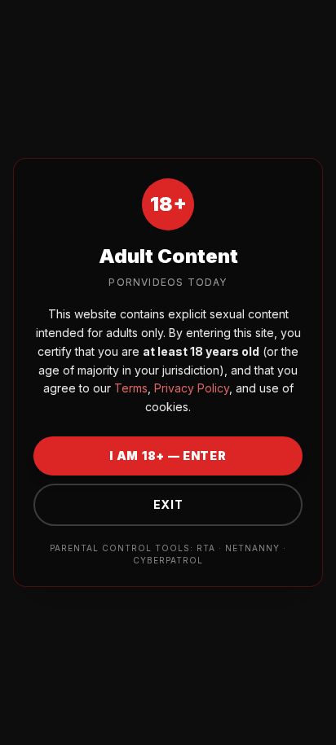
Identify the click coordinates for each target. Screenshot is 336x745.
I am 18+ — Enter (167, 455)
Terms (129, 388)
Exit (168, 504)
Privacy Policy (190, 388)
